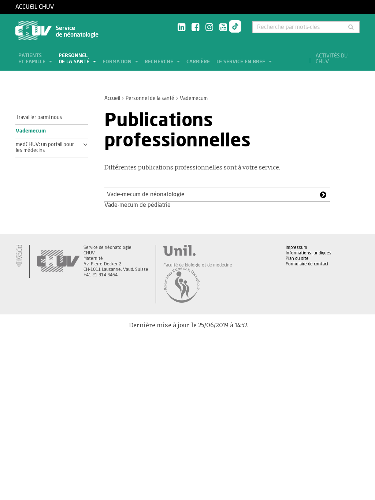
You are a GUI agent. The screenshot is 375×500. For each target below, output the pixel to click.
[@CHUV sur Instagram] (209, 27)
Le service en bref (241, 61)
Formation (118, 61)
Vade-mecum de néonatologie (146, 194)
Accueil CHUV (34, 7)
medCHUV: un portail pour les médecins (45, 147)
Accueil (112, 98)
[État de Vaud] (18, 256)
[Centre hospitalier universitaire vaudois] (58, 261)
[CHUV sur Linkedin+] (181, 27)
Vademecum (31, 131)
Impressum (296, 247)
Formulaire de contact (307, 264)
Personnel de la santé (75, 58)
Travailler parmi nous (39, 117)
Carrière (198, 61)
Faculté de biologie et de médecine (197, 265)
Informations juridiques (308, 253)
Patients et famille (32, 58)
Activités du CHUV (332, 58)
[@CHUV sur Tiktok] (235, 27)
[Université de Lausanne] (197, 250)
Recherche (160, 61)
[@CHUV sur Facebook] (195, 27)
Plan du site (297, 258)
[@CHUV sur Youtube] (223, 27)
